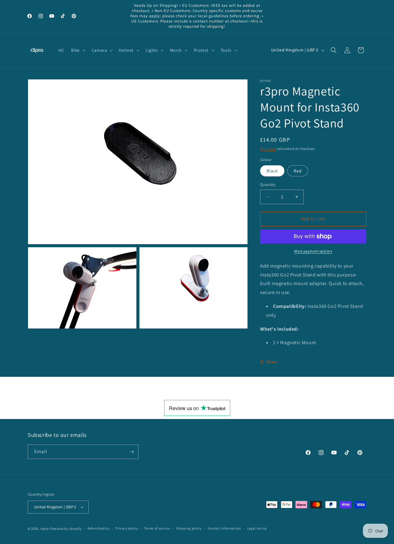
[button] (77, 50)
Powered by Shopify (66, 528)
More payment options (313, 251)
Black (272, 171)
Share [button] (272, 362)
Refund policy (98, 528)
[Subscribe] (131, 452)
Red (298, 171)
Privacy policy (126, 528)
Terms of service (157, 528)
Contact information (224, 528)
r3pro (44, 528)
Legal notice (257, 528)
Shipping (268, 148)
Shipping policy (189, 528)
